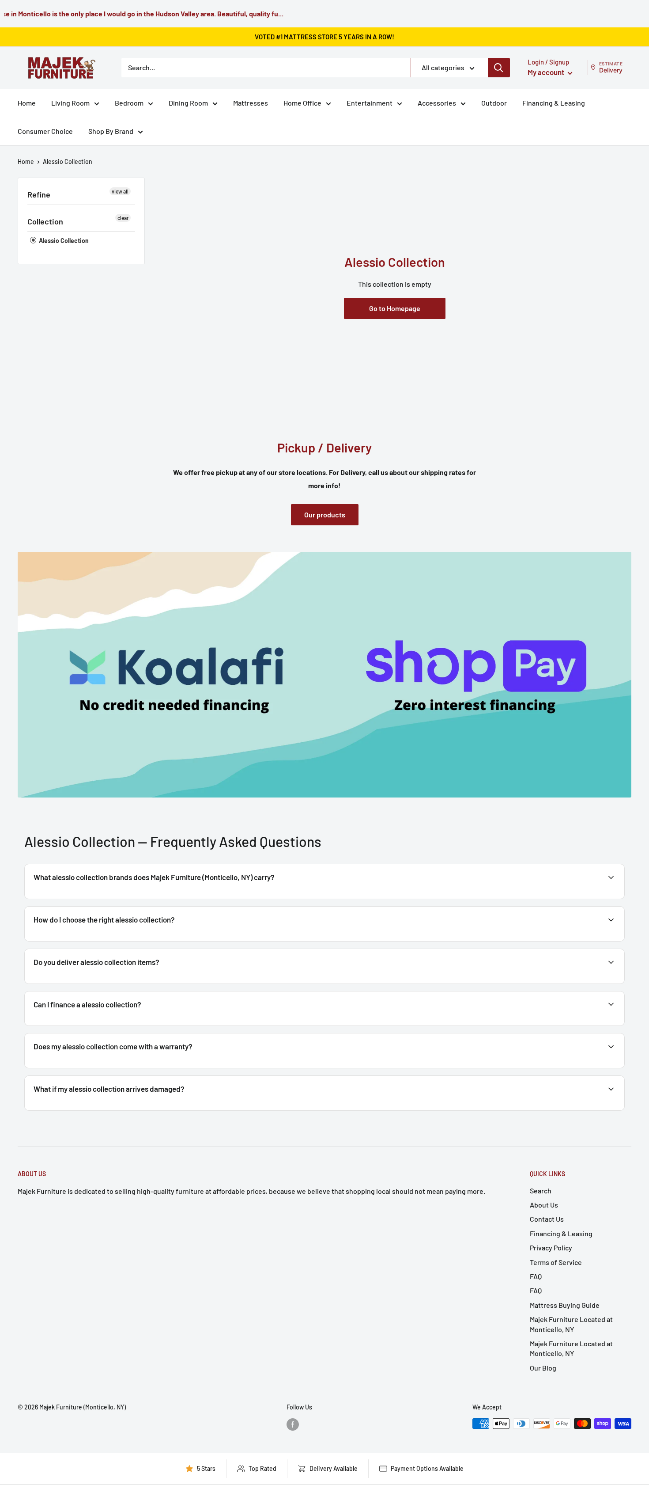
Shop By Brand (110, 131)
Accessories (437, 103)
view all (120, 191)
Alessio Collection (67, 161)
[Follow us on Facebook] (293, 1424)
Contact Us (547, 1219)
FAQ (536, 1276)
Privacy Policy (551, 1247)
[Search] (499, 67)
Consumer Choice (45, 131)
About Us (544, 1204)
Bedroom (129, 103)
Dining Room (188, 103)
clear (122, 218)
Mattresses (250, 103)
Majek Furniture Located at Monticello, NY (571, 1324)
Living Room (70, 103)
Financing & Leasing (553, 103)
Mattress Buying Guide (565, 1305)
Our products (324, 514)
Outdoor (494, 103)
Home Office (302, 103)
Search (540, 1190)
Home (27, 103)
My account (547, 72)
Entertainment (369, 103)
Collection (45, 221)
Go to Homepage (394, 308)
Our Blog (543, 1367)
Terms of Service (556, 1262)
